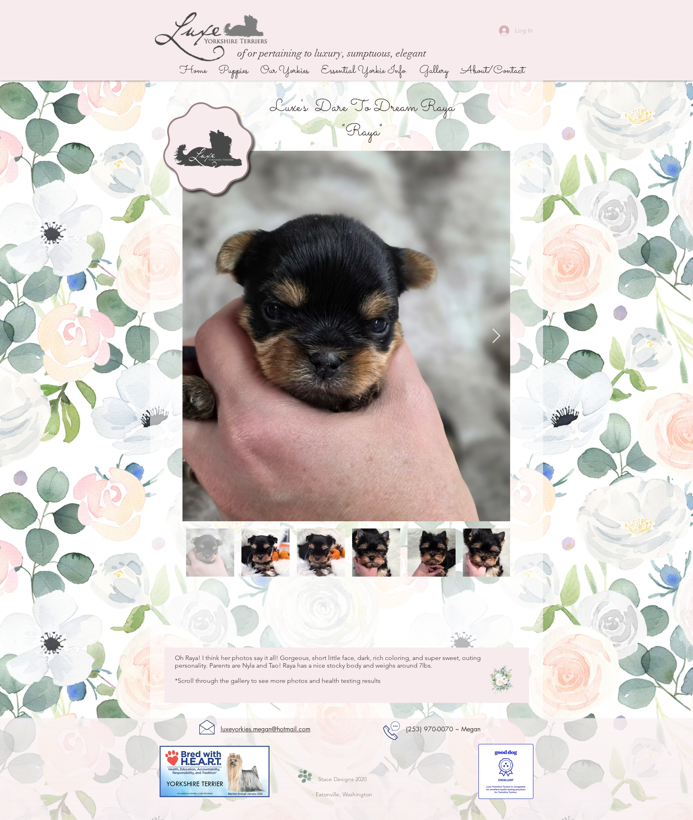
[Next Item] (496, 336)
